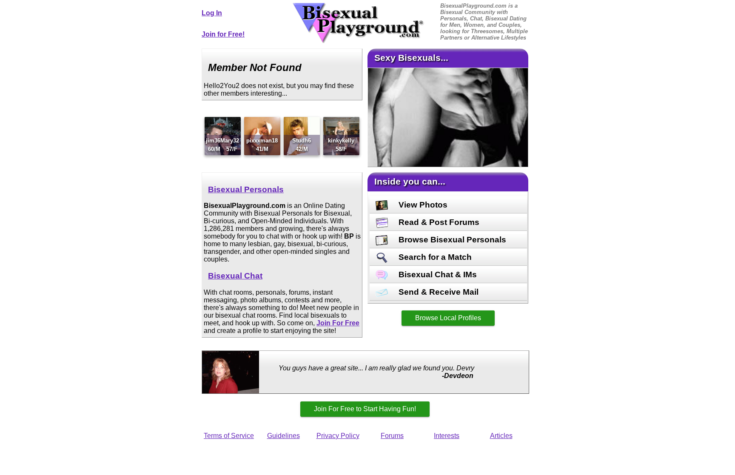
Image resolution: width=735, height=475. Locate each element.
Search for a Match (434, 257)
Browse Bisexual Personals (451, 239)
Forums (392, 435)
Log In (212, 13)
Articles (501, 435)
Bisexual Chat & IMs (436, 274)
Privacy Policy (337, 435)
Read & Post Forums (437, 222)
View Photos (421, 204)
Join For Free (337, 323)
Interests (446, 435)
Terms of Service (229, 435)
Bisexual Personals (246, 189)
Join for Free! (223, 34)
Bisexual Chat (235, 275)
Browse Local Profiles (448, 317)
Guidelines (283, 435)
